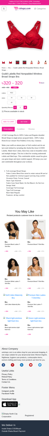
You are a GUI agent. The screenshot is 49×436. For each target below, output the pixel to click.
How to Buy (12, 3)
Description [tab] (8, 129)
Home (4, 68)
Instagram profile (8, 391)
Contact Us (6, 382)
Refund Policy (7, 377)
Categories (41, 9)
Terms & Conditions (9, 379)
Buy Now (24, 122)
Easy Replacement (35, 3)
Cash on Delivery (22, 3)
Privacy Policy (7, 374)
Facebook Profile (8, 393)
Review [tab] (31, 129)
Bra (9, 68)
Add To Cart (8, 122)
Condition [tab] (21, 129)
